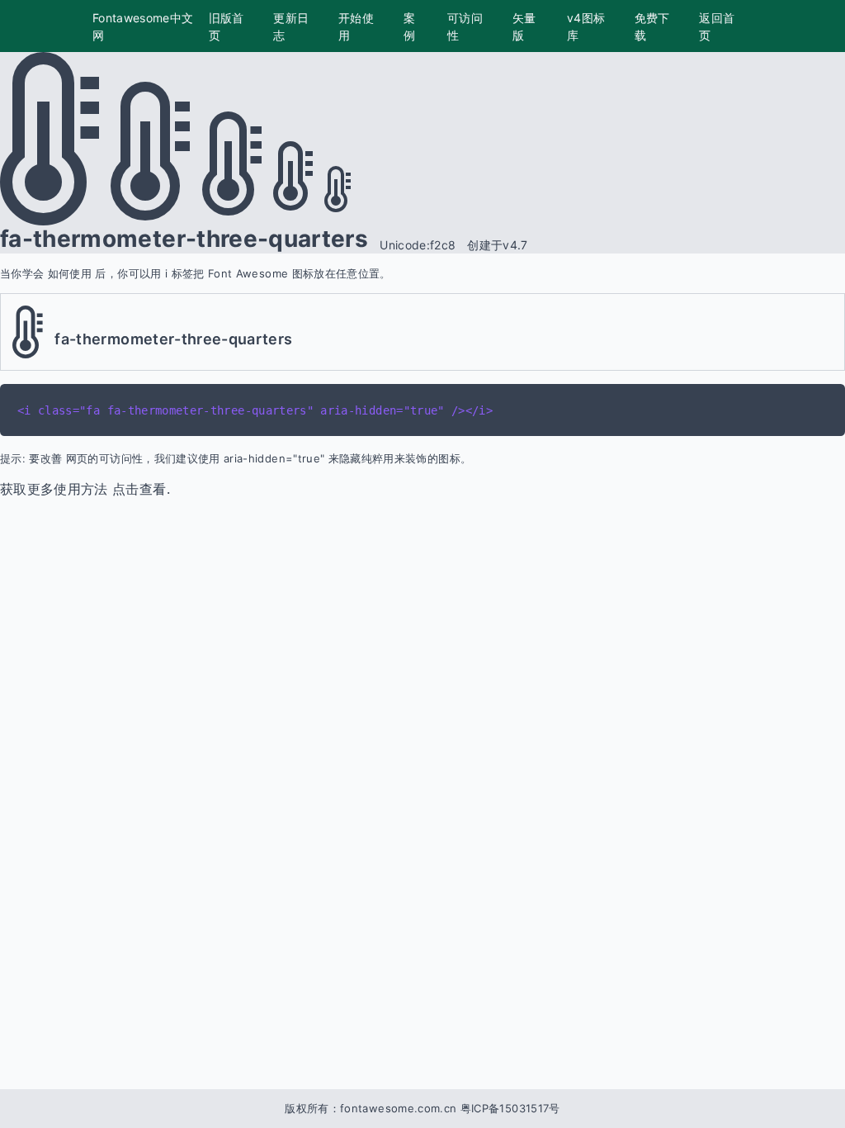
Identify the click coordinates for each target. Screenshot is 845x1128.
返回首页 (716, 26)
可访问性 (465, 26)
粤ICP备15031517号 (510, 1108)
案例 (409, 26)
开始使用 (356, 26)
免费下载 (652, 26)
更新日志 (291, 26)
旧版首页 (226, 26)
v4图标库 (586, 26)
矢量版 (524, 26)
